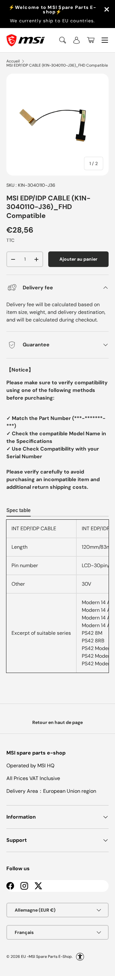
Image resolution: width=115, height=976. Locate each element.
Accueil (13, 61)
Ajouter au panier (78, 259)
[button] (91, 40)
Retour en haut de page (57, 722)
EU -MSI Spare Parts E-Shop (46, 956)
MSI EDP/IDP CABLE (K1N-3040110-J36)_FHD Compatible (57, 65)
